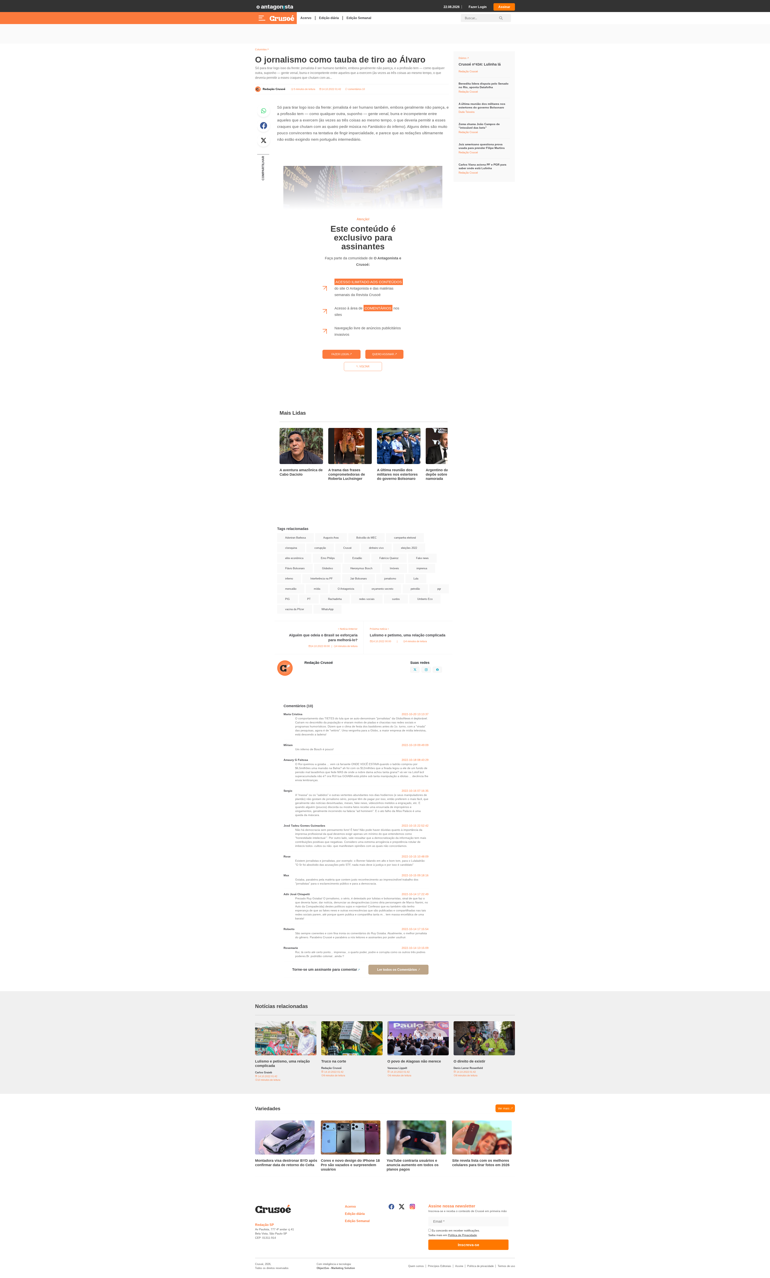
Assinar (504, 7)
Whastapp (263, 110)
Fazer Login (478, 7)
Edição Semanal (358, 18)
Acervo (305, 18)
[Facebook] (391, 1206)
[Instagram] (412, 1206)
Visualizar (466, 59)
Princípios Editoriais (439, 1266)
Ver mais (504, 1108)
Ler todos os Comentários (397, 969)
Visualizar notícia (292, 430)
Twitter (263, 140)
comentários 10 (356, 89)
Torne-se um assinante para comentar (324, 970)
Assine (459, 1266)
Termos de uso (506, 1266)
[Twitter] (401, 1206)
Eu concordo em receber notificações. (455, 1230)
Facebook (263, 125)
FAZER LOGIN (340, 354)
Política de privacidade (480, 1266)
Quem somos (416, 1266)
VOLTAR (364, 366)
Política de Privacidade (462, 1235)
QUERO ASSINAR (383, 354)
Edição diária (329, 18)
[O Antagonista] (274, 7)
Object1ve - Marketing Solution (336, 1268)
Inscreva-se (468, 1245)
